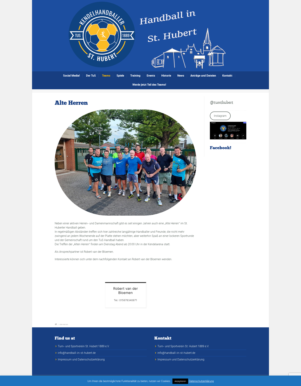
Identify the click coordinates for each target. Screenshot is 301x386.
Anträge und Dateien (203, 75)
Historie (166, 75)
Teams (106, 75)
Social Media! (71, 75)
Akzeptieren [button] (180, 381)
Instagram (220, 116)
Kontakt (227, 75)
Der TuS (91, 75)
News (180, 75)
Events (151, 75)
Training (135, 75)
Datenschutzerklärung (201, 381)
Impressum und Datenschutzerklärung (81, 359)
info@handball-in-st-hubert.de (77, 353)
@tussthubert (221, 102)
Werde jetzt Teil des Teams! (149, 84)
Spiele (120, 75)
